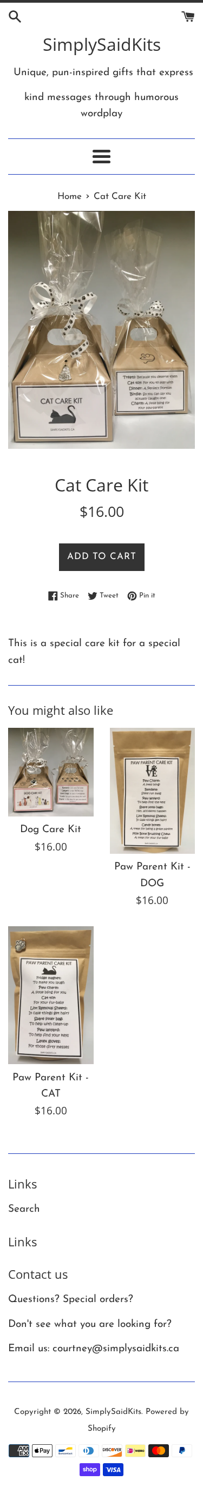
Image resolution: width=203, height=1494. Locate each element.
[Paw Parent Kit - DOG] (152, 791)
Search (24, 1209)
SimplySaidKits (102, 44)
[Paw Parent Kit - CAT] (51, 995)
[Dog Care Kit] (51, 772)
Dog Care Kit (50, 830)
